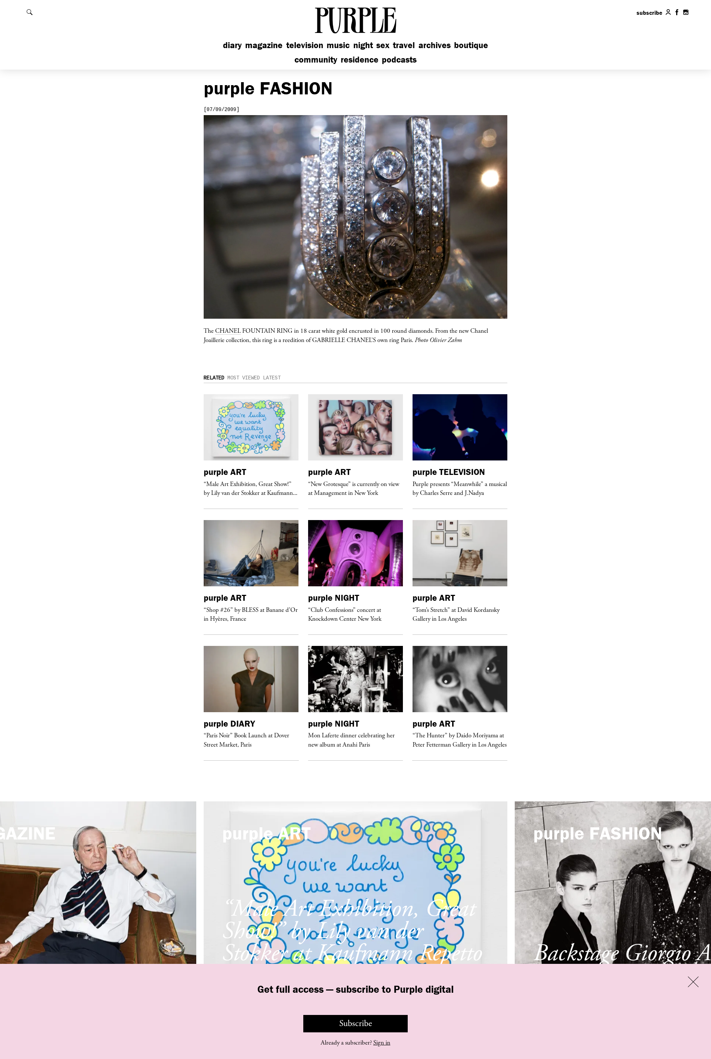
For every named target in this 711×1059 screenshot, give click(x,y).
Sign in (381, 1043)
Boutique (471, 45)
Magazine (264, 45)
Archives (434, 45)
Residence (359, 59)
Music (338, 45)
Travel (404, 45)
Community (315, 59)
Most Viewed (243, 378)
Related (214, 378)
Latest (272, 378)
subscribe (649, 13)
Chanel (228, 330)
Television (304, 45)
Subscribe (355, 1023)
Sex (383, 45)
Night (363, 45)
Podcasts (399, 59)
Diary (232, 45)
